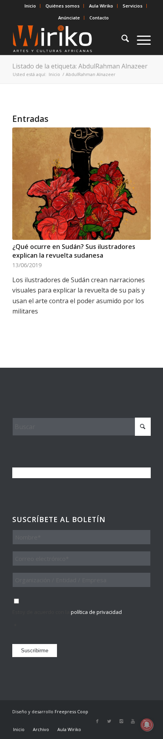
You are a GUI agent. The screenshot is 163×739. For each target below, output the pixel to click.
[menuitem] (30, 6)
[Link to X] (109, 721)
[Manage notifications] (146, 724)
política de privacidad (96, 612)
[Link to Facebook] (97, 721)
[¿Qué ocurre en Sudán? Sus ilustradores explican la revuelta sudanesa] (81, 183)
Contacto (99, 18)
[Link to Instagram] (121, 721)
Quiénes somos (62, 6)
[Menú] (140, 39)
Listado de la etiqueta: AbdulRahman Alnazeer (80, 66)
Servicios (132, 6)
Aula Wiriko (101, 6)
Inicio (30, 6)
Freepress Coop (71, 711)
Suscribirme (34, 651)
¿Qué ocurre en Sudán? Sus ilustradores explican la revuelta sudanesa (73, 251)
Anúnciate (69, 18)
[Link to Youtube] (133, 721)
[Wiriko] (67, 39)
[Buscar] (121, 39)
